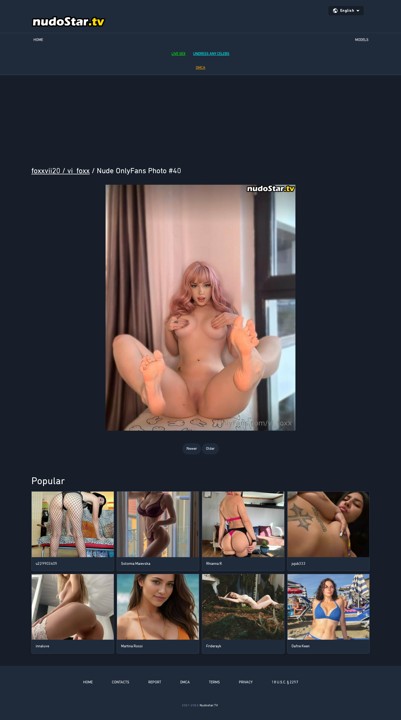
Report (154, 682)
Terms (214, 682)
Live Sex (178, 53)
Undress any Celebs (211, 53)
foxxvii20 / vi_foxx (60, 170)
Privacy (246, 682)
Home (38, 39)
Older (210, 448)
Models (362, 39)
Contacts (120, 682)
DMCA (200, 67)
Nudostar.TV (209, 705)
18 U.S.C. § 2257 (285, 682)
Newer (192, 448)
